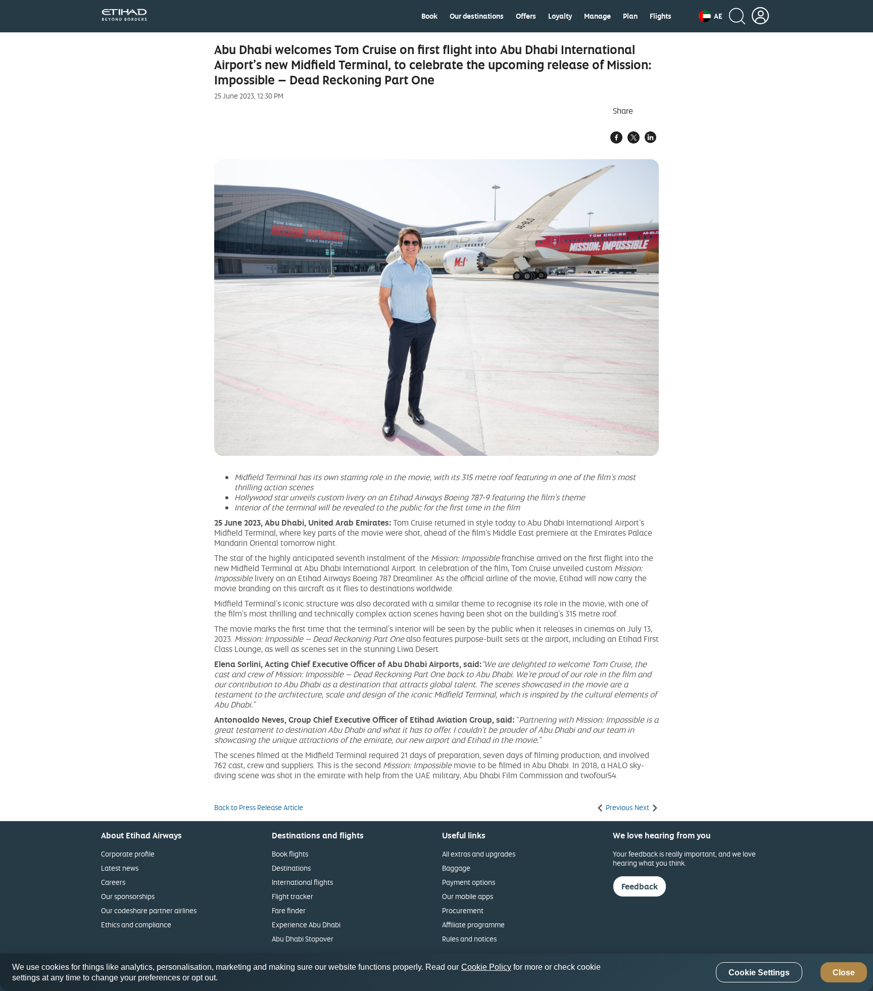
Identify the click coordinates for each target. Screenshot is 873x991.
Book (429, 16)
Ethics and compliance (136, 924)
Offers (526, 16)
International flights (302, 882)
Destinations (291, 868)
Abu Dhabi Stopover (302, 938)
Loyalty (560, 16)
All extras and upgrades (478, 854)
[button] (710, 16)
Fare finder (289, 910)
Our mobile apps (467, 896)
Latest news (119, 868)
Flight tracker (292, 896)
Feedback (639, 886)
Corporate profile (128, 854)
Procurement (462, 910)
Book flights (290, 854)
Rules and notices (469, 938)
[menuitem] (429, 16)
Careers (113, 882)
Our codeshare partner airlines (149, 910)
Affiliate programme (473, 924)
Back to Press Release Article (258, 807)
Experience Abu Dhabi (306, 924)
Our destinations (477, 16)
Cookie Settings (759, 972)
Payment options (468, 882)
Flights (660, 16)
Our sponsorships (128, 896)
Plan (630, 16)
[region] (436, 972)
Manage (597, 16)
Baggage (456, 868)
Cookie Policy (486, 967)
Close (844, 972)
